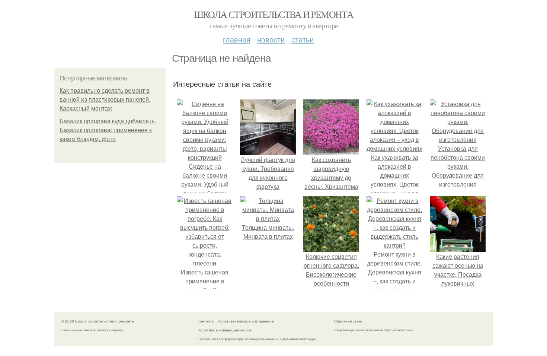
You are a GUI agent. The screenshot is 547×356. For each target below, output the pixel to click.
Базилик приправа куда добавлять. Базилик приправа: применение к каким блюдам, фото (108, 130)
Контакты (206, 321)
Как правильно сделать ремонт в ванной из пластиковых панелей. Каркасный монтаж (105, 100)
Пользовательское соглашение (246, 321)
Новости (271, 39)
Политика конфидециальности (225, 330)
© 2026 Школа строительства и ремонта (97, 321)
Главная (236, 39)
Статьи (302, 39)
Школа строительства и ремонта (274, 14)
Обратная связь (348, 321)
